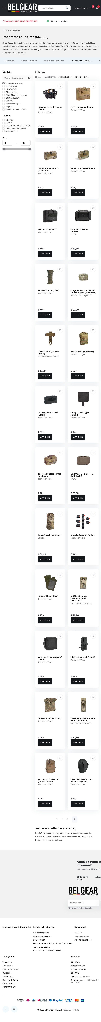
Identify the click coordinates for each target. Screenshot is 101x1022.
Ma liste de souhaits (82, 940)
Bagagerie (6, 973)
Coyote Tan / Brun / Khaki (18, 125)
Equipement (7, 976)
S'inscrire (78, 933)
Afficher (45, 131)
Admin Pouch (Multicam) (83, 168)
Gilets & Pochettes (12, 31)
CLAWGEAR (11, 89)
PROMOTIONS (8, 987)
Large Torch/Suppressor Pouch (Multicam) (83, 719)
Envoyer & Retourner (42, 936)
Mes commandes (81, 936)
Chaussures (7, 966)
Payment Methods (41, 933)
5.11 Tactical (11, 86)
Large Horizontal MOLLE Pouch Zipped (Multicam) (83, 292)
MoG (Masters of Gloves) (16, 95)
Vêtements (7, 962)
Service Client (39, 940)
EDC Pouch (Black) (47, 229)
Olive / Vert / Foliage (16, 128)
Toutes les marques (14, 83)
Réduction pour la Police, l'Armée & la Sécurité (52, 943)
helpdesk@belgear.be (89, 980)
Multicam (11, 131)
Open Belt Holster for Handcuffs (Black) (81, 780)
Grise (9, 123)
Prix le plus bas (64, 77)
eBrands (67, 1010)
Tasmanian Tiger (13, 104)
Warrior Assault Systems (16, 109)
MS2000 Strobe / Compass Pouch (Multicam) (79, 598)
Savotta (9, 101)
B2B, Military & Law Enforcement (47, 950)
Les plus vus (50, 77)
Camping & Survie (10, 980)
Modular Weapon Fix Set (82, 535)
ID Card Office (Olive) (48, 596)
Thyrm (9, 106)
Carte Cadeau (8, 983)
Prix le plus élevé (81, 77)
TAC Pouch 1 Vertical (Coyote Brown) (48, 780)
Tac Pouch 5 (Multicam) (82, 352)
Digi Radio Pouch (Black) (83, 657)
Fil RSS (76, 1010)
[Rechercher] (67, 8)
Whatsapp (75, 982)
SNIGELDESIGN (12, 98)
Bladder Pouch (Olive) (48, 291)
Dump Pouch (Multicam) (49, 535)
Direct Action (11, 92)
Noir (9, 120)
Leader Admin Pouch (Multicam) (48, 169)
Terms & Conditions (41, 947)
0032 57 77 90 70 (82, 878)
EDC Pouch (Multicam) (82, 107)
